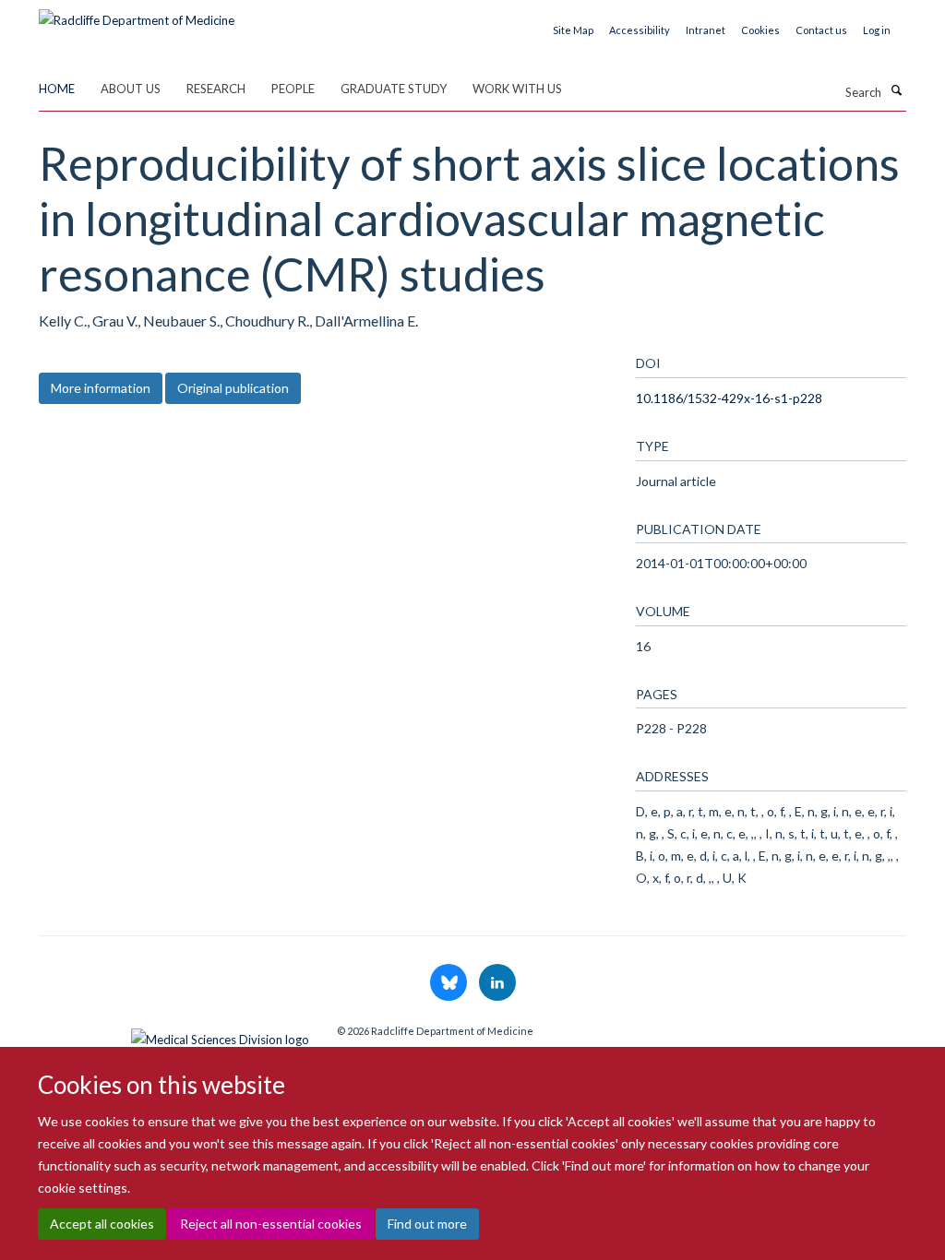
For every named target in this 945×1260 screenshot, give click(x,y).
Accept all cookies (102, 1223)
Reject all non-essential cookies (271, 1223)
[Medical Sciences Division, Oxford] (174, 1035)
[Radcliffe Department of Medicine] (136, 13)
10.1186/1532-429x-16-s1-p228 (729, 398)
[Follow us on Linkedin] (497, 983)
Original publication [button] (233, 388)
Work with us (517, 88)
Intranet (705, 30)
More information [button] (100, 388)
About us (131, 88)
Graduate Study (394, 88)
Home (57, 88)
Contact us (821, 30)
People (293, 88)
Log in (877, 30)
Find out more (427, 1223)
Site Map (573, 30)
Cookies (760, 30)
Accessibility (639, 30)
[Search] (896, 90)
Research (215, 88)
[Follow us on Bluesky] (450, 983)
